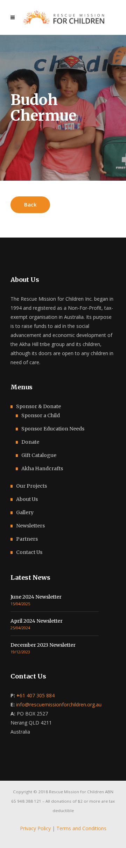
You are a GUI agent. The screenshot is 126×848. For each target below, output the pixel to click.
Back (30, 204)
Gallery (25, 512)
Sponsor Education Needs (52, 429)
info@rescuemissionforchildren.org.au (59, 704)
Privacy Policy (35, 828)
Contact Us (29, 552)
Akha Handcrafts (42, 468)
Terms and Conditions (81, 828)
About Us (27, 499)
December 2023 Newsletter (43, 645)
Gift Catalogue (38, 455)
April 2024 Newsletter (36, 621)
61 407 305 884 (35, 695)
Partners (27, 539)
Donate (30, 442)
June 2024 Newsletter (36, 597)
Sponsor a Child (40, 415)
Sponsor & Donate (38, 406)
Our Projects (31, 486)
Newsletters (30, 526)
